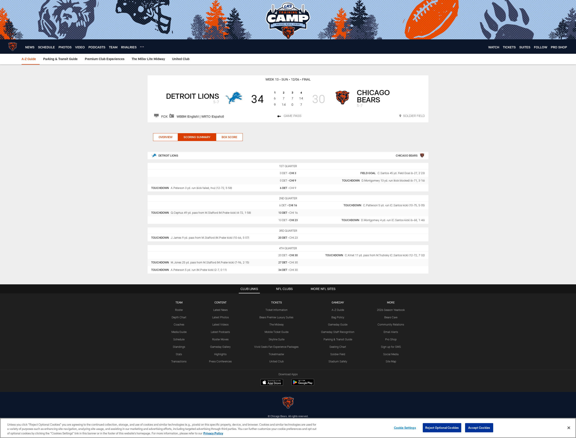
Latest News (220, 309)
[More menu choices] (142, 47)
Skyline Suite (276, 339)
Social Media (390, 354)
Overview (165, 137)
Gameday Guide (337, 324)
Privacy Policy (213, 433)
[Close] (569, 428)
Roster (179, 309)
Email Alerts (391, 331)
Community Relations (391, 324)
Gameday (338, 302)
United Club (276, 361)
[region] (288, 428)
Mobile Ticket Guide (276, 331)
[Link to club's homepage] (12, 46)
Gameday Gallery (220, 346)
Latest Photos (220, 317)
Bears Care (390, 317)
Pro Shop (391, 339)
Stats (179, 354)
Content (220, 302)
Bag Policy (337, 317)
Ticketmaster (276, 354)
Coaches (179, 324)
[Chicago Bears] (288, 403)
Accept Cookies (479, 427)
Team (179, 302)
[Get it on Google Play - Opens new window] (302, 384)
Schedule (178, 339)
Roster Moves (220, 339)
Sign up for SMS (391, 346)
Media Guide (179, 331)
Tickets (276, 302)
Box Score (229, 137)
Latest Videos (220, 324)
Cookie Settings (405, 427)
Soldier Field (337, 354)
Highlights (220, 354)
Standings (179, 346)
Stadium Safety (337, 361)
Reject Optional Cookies (442, 427)
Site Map (391, 361)
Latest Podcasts (220, 331)
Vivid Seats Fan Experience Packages (276, 346)
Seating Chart (337, 346)
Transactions (179, 361)
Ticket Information (277, 309)
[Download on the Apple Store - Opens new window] (271, 383)
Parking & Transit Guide (338, 339)
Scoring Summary (197, 137)
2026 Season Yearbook (391, 309)
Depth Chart (179, 317)
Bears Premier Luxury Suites (276, 317)
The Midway (276, 324)
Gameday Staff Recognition (337, 331)
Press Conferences (220, 361)
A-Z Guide (338, 309)
